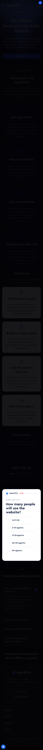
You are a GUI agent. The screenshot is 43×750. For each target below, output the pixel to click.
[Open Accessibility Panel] (3, 747)
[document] (21, 375)
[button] (40, 2)
